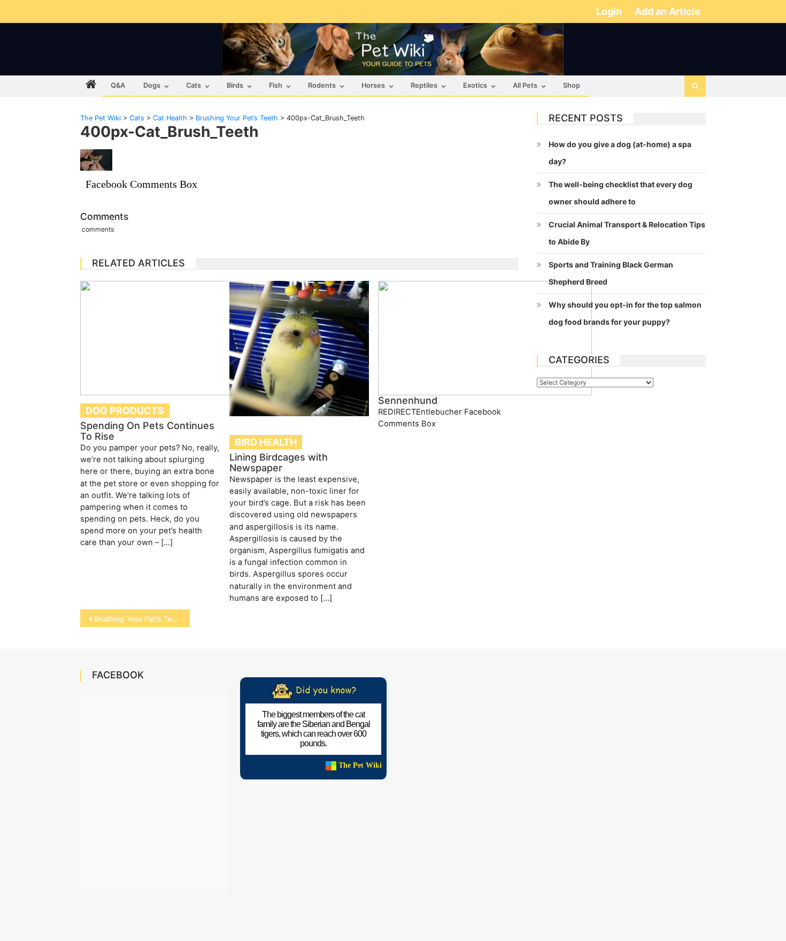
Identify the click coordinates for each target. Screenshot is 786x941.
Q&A (118, 85)
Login (610, 11)
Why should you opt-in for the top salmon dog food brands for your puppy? (625, 313)
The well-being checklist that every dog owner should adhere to (620, 193)
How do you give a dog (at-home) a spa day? (620, 153)
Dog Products (125, 410)
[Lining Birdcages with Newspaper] (299, 348)
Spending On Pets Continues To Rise (147, 431)
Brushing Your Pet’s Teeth (138, 618)
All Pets (525, 85)
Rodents (322, 85)
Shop (571, 85)
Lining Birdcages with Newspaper (278, 462)
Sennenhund (407, 400)
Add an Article (667, 11)
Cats (193, 85)
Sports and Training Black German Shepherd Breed (611, 273)
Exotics (475, 85)
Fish (275, 85)
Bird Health (266, 442)
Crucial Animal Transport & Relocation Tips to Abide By (627, 233)
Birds (235, 85)
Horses (373, 85)
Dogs (151, 85)
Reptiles (424, 85)
